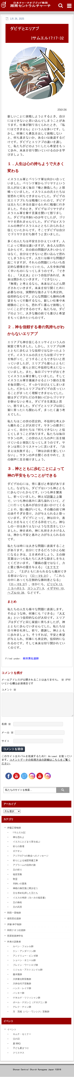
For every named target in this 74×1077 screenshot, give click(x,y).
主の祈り (17, 869)
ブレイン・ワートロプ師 (25, 965)
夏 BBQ (16, 1043)
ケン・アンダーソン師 (24, 951)
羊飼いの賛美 (20, 883)
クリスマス (18, 1052)
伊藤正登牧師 (14, 827)
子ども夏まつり (21, 1048)
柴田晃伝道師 (31, 658)
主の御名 (17, 902)
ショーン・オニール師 (24, 960)
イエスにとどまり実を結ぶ (26, 841)
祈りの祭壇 (18, 846)
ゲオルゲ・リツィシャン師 (26, 997)
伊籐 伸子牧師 (14, 924)
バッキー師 (18, 993)
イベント (11, 1029)
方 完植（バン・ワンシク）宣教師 (31, 1011)
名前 (6, 724)
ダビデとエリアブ (24, 29)
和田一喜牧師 (14, 912)
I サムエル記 (19, 832)
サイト (5, 741)
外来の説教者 (14, 941)
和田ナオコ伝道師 (16, 930)
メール (7, 732)
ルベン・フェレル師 (23, 946)
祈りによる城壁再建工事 (25, 860)
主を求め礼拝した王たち (25, 893)
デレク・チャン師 (22, 1007)
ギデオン (17, 851)
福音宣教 (17, 874)
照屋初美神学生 (15, 936)
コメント (9, 689)
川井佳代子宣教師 (22, 983)
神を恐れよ (18, 837)
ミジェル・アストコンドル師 (28, 969)
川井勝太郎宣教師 (22, 979)
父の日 (16, 1039)
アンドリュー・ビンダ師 (25, 955)
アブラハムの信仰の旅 (24, 865)
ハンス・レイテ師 (22, 988)
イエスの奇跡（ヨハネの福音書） (30, 897)
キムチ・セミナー (22, 1034)
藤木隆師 (17, 974)
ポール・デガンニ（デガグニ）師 (30, 1002)
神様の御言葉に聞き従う (25, 888)
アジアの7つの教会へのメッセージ (30, 855)
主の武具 (17, 907)
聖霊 (15, 879)
